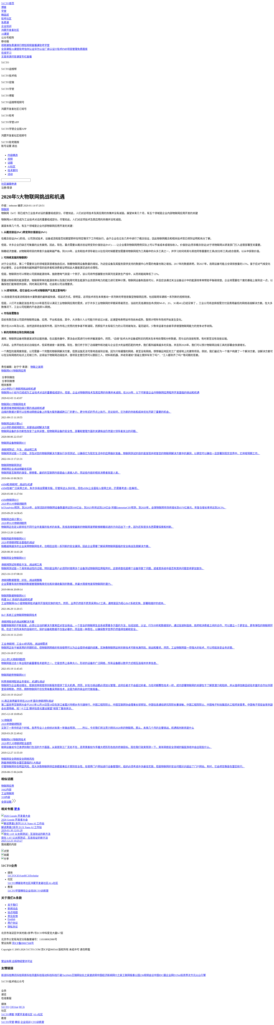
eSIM (4, 500)
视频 (10, 159)
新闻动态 (13, 908)
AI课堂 (5, 33)
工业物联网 (17, 615)
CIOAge (19, 875)
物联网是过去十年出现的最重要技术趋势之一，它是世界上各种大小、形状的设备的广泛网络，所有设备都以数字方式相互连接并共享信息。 (80, 663)
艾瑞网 (75, 975)
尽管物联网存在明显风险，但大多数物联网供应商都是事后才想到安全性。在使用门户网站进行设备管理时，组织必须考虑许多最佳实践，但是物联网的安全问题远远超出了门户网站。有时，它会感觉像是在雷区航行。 (123, 766)
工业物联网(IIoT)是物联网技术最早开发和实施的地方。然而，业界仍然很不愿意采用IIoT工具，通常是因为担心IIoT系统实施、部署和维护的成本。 (83, 603)
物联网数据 (7, 595)
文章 (3, 56)
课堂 (19, 56)
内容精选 (13, 155)
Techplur (34, 875)
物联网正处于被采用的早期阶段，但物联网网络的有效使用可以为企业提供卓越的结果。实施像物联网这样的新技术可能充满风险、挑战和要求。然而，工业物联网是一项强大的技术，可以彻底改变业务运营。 (118, 647)
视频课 (5, 45)
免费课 (5, 22)
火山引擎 (201, 975)
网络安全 (19, 759)
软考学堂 (44, 45)
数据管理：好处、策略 (21, 580)
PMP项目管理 (69, 49)
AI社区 (11, 166)
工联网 (126, 975)
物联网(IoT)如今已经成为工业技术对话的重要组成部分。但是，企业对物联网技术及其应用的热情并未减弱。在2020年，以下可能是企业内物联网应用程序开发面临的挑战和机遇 (100, 392)
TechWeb (67, 975)
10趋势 (14, 503)
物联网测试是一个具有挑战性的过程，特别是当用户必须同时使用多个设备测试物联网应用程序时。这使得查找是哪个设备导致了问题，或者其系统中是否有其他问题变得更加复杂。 (102, 568)
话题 (10, 162)
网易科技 (27, 975)
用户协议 (13, 923)
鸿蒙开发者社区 (10, 30)
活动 (10, 174)
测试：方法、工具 (19, 449)
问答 (13, 56)
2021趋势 (13, 659)
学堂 (3, 11)
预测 (11, 724)
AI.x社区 (53, 883)
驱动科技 (47, 975)
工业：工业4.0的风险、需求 (24, 644)
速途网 (93, 975)
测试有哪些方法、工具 (21, 564)
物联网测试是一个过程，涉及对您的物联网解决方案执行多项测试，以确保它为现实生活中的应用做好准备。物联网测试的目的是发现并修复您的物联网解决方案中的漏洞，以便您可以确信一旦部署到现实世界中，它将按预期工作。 (130, 453)
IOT (11, 370)
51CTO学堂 (14, 890)
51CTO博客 (14, 883)
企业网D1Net (173, 975)
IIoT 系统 (6, 615)
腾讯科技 (16, 975)
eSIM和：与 (16, 484)
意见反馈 (13, 916)
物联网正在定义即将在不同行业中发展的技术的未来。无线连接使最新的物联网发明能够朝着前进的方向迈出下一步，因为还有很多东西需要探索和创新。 (87, 527)
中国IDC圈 (160, 975)
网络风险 (29, 759)
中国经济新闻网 (106, 975)
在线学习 (6, 52)
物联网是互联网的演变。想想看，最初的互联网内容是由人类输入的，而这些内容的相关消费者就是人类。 (61, 472)
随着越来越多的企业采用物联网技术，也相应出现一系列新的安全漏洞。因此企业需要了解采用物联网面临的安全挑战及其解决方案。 (76, 546)
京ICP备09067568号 (23, 943)
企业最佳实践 (16, 469)
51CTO (11, 875)
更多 (17, 809)
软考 (21, 49)
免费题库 (82, 49)
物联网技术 (19, 404)
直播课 (35, 45)
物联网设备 (7, 443)
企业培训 (6, 26)
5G (20, 519)
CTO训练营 (42, 890)
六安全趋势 (16, 743)
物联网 (5, 370)
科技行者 (57, 975)
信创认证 (29, 49)
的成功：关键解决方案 (25, 427)
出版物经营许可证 (22, 961)
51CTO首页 (7, 3)
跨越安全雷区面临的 (21, 762)
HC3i (27, 875)
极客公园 (135, 975)
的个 (18, 388)
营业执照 (6, 961)
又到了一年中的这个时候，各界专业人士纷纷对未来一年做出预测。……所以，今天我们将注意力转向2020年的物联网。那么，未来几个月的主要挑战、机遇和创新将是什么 (97, 727)
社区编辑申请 (8, 184)
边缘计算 (14, 423)
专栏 (24, 56)
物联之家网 (36, 367)
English (11, 919)
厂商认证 (50, 49)
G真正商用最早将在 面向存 (27, 701)
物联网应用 (19, 370)
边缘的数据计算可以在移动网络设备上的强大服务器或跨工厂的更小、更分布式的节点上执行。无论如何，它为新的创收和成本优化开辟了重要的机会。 (86, 412)
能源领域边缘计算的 (22, 408)
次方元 (192, 975)
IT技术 (58, 49)
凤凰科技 (37, 975)
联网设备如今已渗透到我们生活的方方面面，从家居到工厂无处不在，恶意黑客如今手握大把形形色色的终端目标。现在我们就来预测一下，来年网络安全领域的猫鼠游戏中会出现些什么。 (106, 747)
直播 (29, 56)
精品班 (5, 14)
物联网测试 (15, 465)
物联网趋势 (7, 538)
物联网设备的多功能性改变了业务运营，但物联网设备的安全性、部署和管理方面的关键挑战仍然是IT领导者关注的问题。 (69, 431)
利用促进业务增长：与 (22, 681)
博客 (3, 7)
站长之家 (84, 975)
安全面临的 (17, 542)
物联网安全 (7, 558)
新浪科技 (6, 975)
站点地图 (13, 912)
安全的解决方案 (17, 621)
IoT (21, 423)
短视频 (28, 45)
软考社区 (6, 18)
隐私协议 (13, 926)
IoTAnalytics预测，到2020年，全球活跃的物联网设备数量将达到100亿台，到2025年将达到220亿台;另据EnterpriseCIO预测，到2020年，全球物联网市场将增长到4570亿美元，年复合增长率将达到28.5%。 (113, 507)
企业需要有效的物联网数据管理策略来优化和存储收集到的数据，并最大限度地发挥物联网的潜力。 (57, 584)
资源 (8, 56)
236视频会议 (147, 975)
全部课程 (6, 49)
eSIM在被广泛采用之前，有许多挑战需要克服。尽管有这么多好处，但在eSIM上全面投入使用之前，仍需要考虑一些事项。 (70, 488)
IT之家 (118, 975)
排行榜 (20, 45)
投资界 (184, 975)
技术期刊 (13, 170)
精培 (23, 890)
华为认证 (39, 49)
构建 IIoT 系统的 (16, 599)
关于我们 (13, 904)
